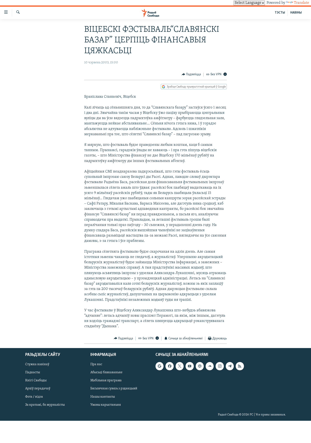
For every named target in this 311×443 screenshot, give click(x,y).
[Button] (191, 74)
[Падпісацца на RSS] (240, 366)
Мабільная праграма (106, 380)
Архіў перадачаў (37, 388)
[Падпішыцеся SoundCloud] (210, 366)
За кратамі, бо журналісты (45, 405)
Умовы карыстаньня (105, 405)
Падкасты (32, 372)
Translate (301, 3)
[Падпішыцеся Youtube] (190, 366)
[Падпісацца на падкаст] (200, 366)
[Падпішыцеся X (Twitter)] (180, 366)
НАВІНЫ (296, 12)
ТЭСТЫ (280, 12)
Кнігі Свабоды (36, 380)
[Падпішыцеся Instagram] (220, 366)
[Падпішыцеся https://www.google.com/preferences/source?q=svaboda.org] (160, 366)
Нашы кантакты (102, 396)
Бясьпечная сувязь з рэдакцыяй (113, 388)
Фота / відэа (34, 396)
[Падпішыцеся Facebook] (169, 366)
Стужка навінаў (37, 364)
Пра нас (96, 364)
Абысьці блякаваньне (106, 372)
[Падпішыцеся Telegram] (230, 366)
